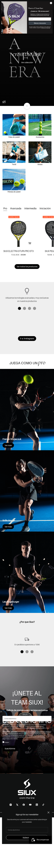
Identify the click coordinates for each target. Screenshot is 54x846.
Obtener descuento (40, 23)
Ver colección (27, 62)
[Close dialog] (51, 3)
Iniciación (45, 208)
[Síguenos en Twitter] (17, 804)
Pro (5, 208)
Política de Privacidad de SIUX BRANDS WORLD (36, 732)
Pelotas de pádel (14, 192)
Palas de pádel (14, 137)
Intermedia (30, 208)
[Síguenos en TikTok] (43, 804)
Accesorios (40, 137)
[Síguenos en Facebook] (23, 804)
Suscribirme (10, 748)
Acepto (6, 742)
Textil (14, 164)
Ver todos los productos (27, 266)
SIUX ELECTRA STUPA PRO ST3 (18, 251)
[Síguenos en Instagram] (10, 804)
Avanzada (15, 208)
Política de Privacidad (45, 27)
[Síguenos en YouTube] (30, 804)
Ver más (8, 445)
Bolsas (40, 164)
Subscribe (27, 837)
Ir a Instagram (27, 338)
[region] (27, 295)
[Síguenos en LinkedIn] (37, 804)
